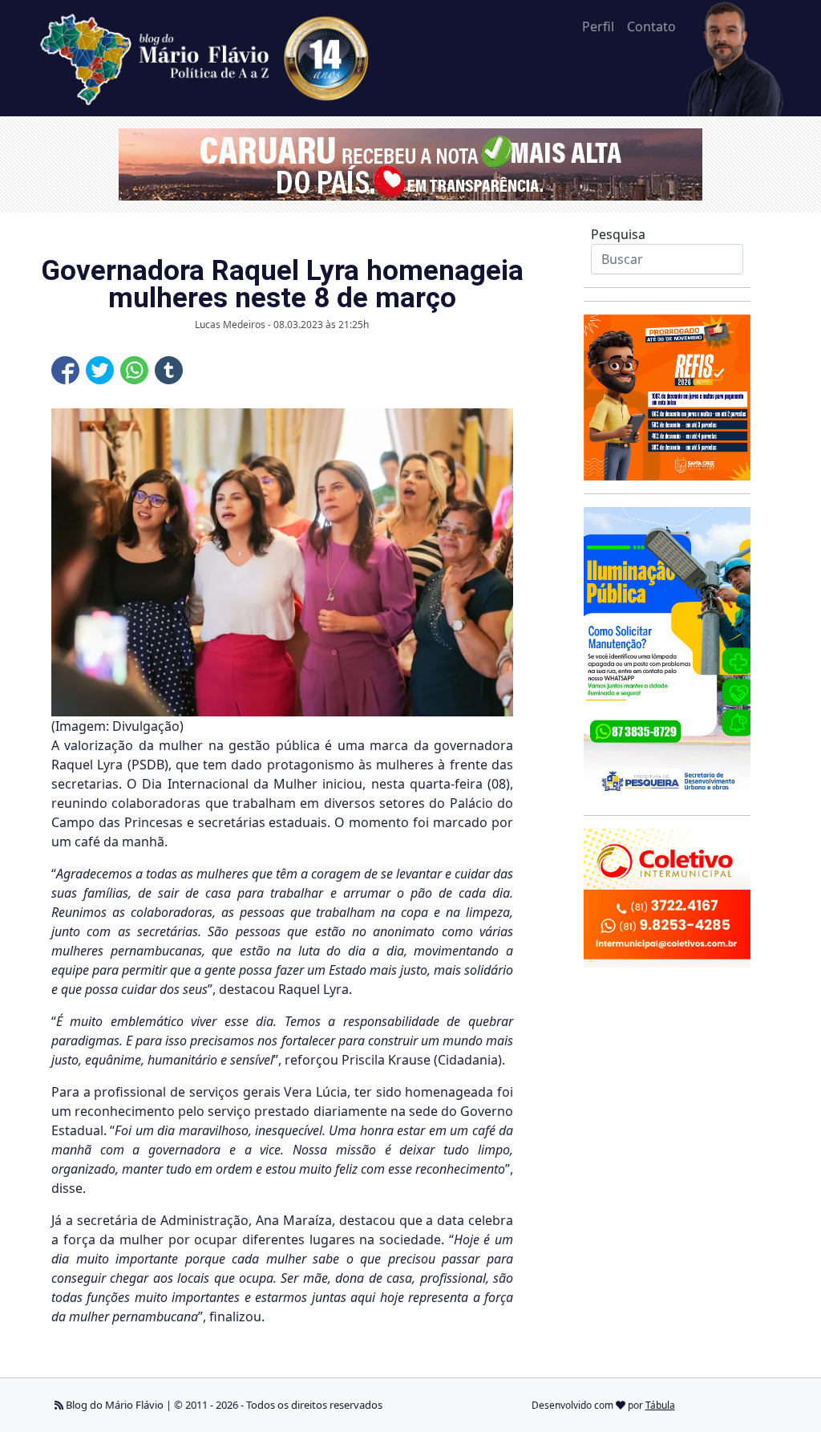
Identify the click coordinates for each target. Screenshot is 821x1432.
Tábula (660, 1405)
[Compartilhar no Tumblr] (169, 370)
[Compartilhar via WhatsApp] (134, 370)
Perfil (598, 26)
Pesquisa (618, 234)
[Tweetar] (100, 370)
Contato (651, 26)
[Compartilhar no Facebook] (65, 370)
